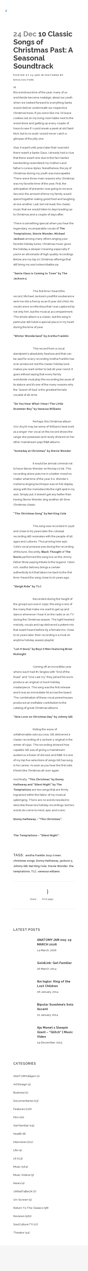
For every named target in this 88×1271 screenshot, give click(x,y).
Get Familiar (21, 1125)
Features (52, 75)
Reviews (18, 1216)
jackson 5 (66, 860)
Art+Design (20, 1084)
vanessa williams (49, 871)
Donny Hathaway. (47, 860)
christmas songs (24, 860)
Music (17, 1166)
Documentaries (23, 1100)
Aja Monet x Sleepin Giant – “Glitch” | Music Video (55, 1032)
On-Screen (20, 1199)
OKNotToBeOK (23, 1191)
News (17, 1183)
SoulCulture (23, 80)
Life (15, 1150)
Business (19, 1092)
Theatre (18, 1232)
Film (16, 1117)
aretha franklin (35, 855)
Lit (14, 1158)
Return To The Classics (28, 1207)
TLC (33, 871)
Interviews (20, 1142)
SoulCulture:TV (23, 1224)
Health (17, 1133)
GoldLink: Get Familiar (54, 963)
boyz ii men (53, 855)
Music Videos (21, 1174)
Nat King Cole (38, 866)
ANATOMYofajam (24, 1076)
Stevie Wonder (58, 866)
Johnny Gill (20, 866)
